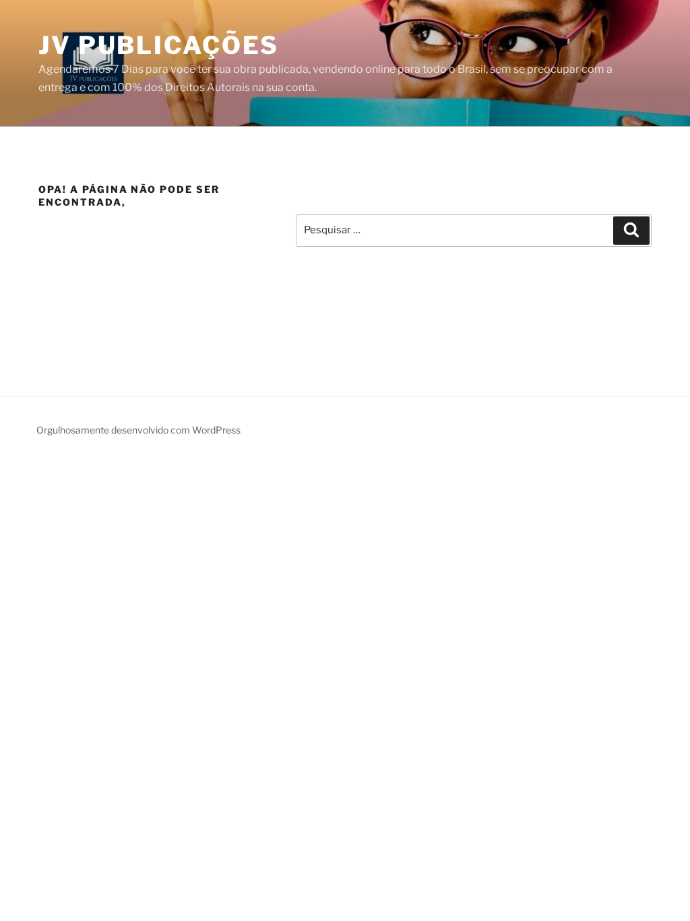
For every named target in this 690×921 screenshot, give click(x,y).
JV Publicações (158, 45)
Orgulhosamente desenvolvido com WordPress (138, 430)
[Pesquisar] (631, 230)
